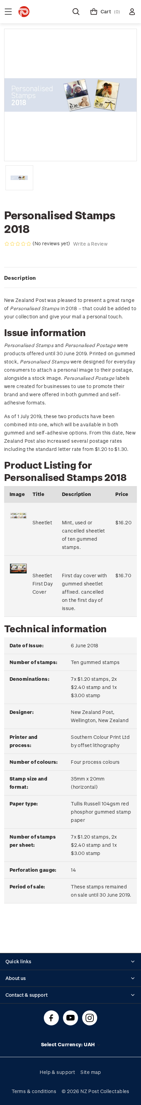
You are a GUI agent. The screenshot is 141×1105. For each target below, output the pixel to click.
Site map (90, 1072)
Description (20, 278)
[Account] (132, 11)
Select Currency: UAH (68, 1044)
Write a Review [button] (90, 244)
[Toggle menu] (8, 11)
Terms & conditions (34, 1091)
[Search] (76, 11)
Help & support (57, 1072)
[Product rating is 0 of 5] (17, 244)
